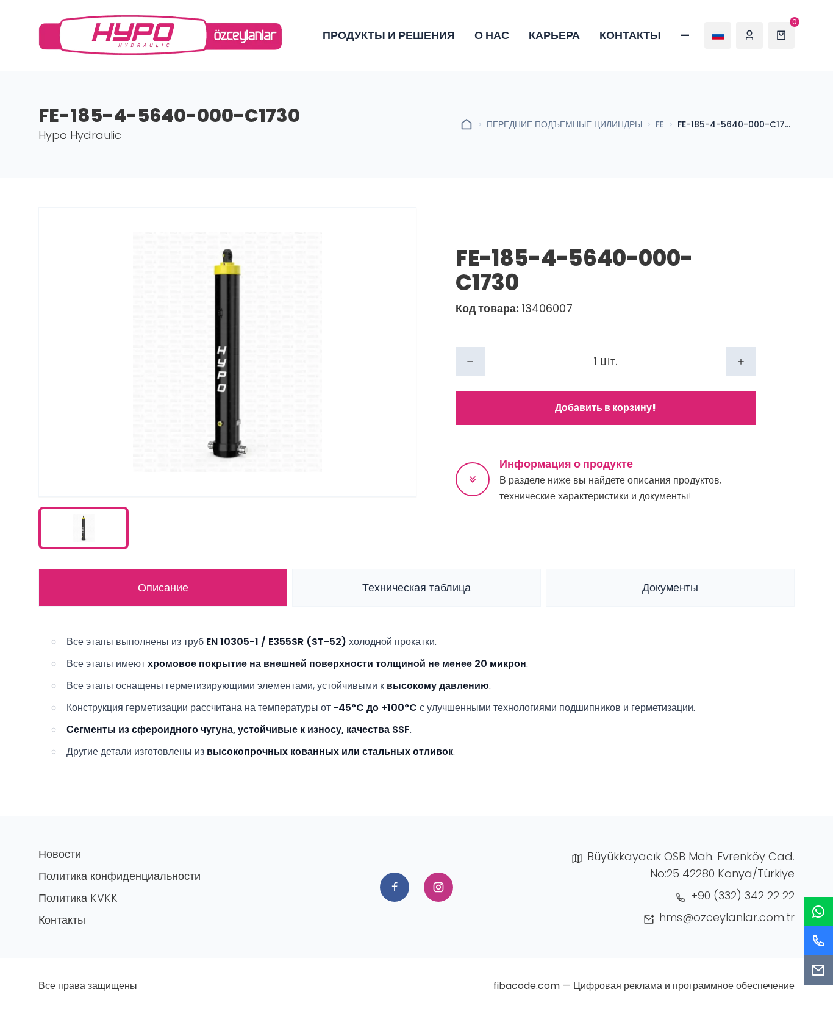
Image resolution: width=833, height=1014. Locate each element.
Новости (59, 854)
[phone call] (818, 940)
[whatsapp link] (818, 911)
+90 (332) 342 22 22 (743, 895)
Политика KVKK (78, 897)
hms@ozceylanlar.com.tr (727, 917)
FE (660, 124)
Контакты (630, 35)
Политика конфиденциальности (119, 876)
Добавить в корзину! (605, 408)
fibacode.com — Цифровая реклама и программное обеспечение (644, 986)
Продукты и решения (389, 35)
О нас (491, 35)
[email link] (818, 970)
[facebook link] (394, 887)
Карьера (554, 35)
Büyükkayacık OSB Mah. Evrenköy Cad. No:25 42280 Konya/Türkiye (691, 865)
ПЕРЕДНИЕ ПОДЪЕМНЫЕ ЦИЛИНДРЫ (564, 124)
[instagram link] (438, 887)
